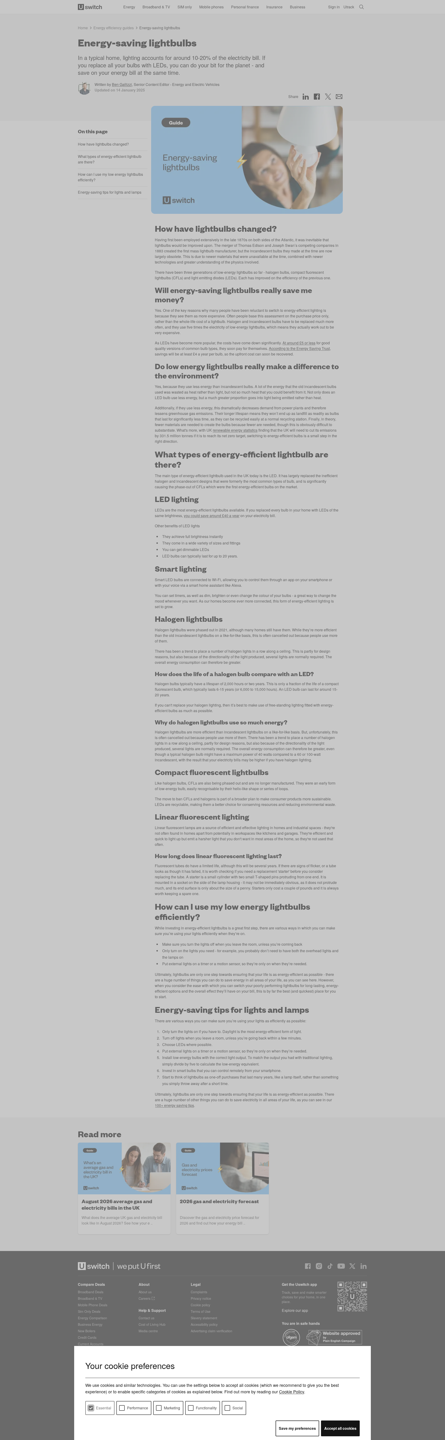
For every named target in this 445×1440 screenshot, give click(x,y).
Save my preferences (297, 1428)
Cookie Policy (291, 1391)
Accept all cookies (340, 1428)
